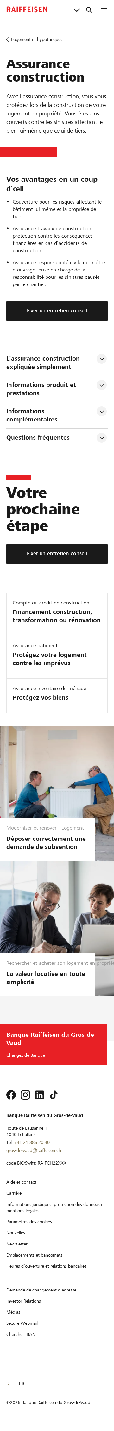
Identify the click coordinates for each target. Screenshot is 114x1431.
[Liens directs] (76, 9)
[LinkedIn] (39, 1095)
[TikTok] (54, 1095)
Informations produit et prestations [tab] (42, 389)
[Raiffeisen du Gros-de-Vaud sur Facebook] (11, 1095)
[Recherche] (89, 9)
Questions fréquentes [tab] (38, 437)
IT (33, 1383)
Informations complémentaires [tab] (31, 415)
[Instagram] (25, 1095)
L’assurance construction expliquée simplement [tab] (44, 362)
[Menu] (104, 9)
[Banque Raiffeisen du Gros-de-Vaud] (27, 9)
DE (9, 1383)
